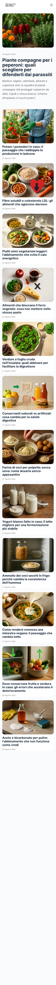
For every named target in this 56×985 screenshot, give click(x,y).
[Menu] (51, 5)
